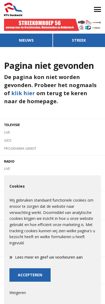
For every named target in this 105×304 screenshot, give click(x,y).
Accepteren (30, 274)
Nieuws (26, 40)
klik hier (23, 93)
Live (7, 132)
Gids (7, 140)
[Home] (26, 9)
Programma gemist (20, 148)
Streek (79, 40)
